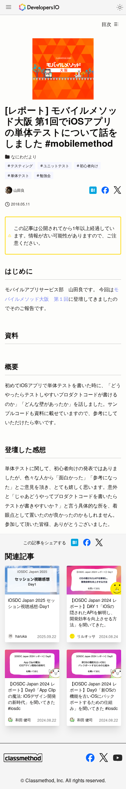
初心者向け (89, 165)
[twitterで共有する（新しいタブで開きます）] (117, 190)
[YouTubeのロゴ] (118, 757)
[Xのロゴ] (103, 757)
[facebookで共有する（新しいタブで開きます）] (105, 190)
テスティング (22, 165)
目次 (106, 24)
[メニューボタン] (8, 7)
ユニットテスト (56, 165)
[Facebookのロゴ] (90, 757)
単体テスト (20, 175)
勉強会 (45, 175)
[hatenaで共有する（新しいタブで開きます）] (93, 190)
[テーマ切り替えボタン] (120, 7)
